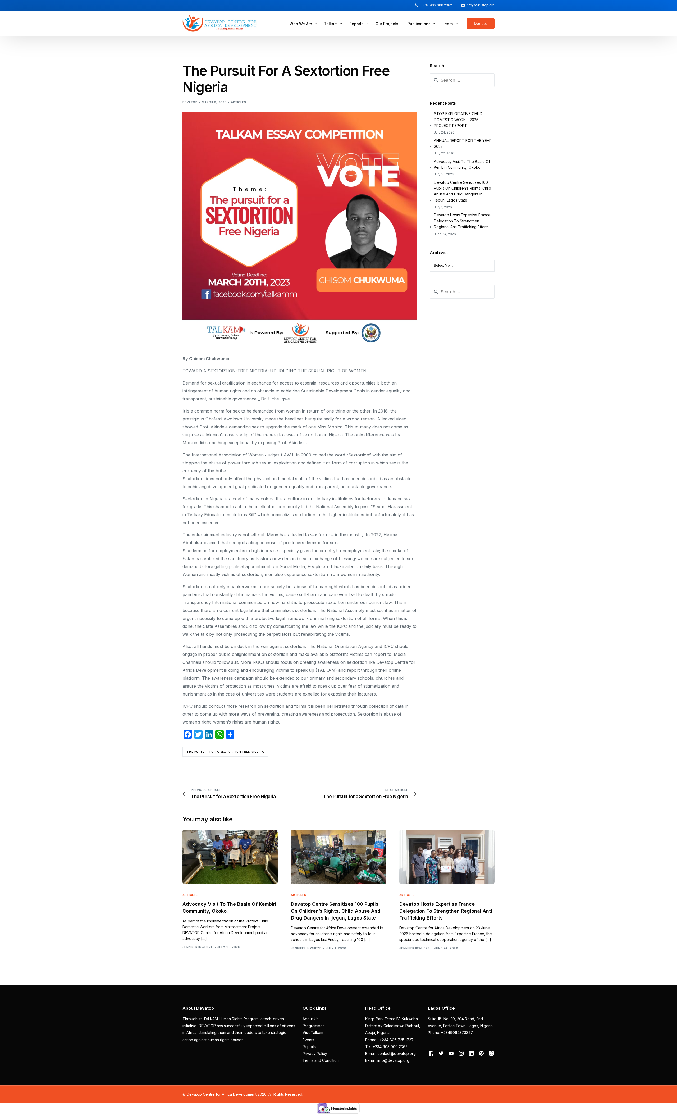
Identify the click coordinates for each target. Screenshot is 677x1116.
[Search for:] (462, 80)
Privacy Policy (315, 1053)
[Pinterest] (481, 1053)
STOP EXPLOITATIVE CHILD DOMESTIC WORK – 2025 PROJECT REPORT (458, 119)
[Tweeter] (441, 1053)
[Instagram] (461, 1053)
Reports (309, 1046)
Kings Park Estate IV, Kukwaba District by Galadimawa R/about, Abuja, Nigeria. (392, 1026)
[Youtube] (451, 1053)
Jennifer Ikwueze (197, 947)
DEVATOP (189, 102)
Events (308, 1039)
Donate (480, 23)
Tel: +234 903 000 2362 (386, 1046)
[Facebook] (431, 1053)
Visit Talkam (313, 1032)
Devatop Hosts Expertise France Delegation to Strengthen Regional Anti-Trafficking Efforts (462, 221)
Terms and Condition (321, 1060)
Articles (238, 102)
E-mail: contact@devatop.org (390, 1053)
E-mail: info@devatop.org (387, 1060)
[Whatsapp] (491, 1053)
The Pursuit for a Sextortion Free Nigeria (225, 751)
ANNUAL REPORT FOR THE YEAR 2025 (463, 143)
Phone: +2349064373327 (450, 1032)
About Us (310, 1019)
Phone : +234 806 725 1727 (389, 1039)
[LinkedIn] (471, 1053)
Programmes (313, 1025)
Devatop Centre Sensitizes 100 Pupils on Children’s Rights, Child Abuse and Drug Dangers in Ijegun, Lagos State (462, 191)
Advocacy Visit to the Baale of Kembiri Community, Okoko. (462, 164)
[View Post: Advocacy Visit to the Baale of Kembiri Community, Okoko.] (230, 857)
